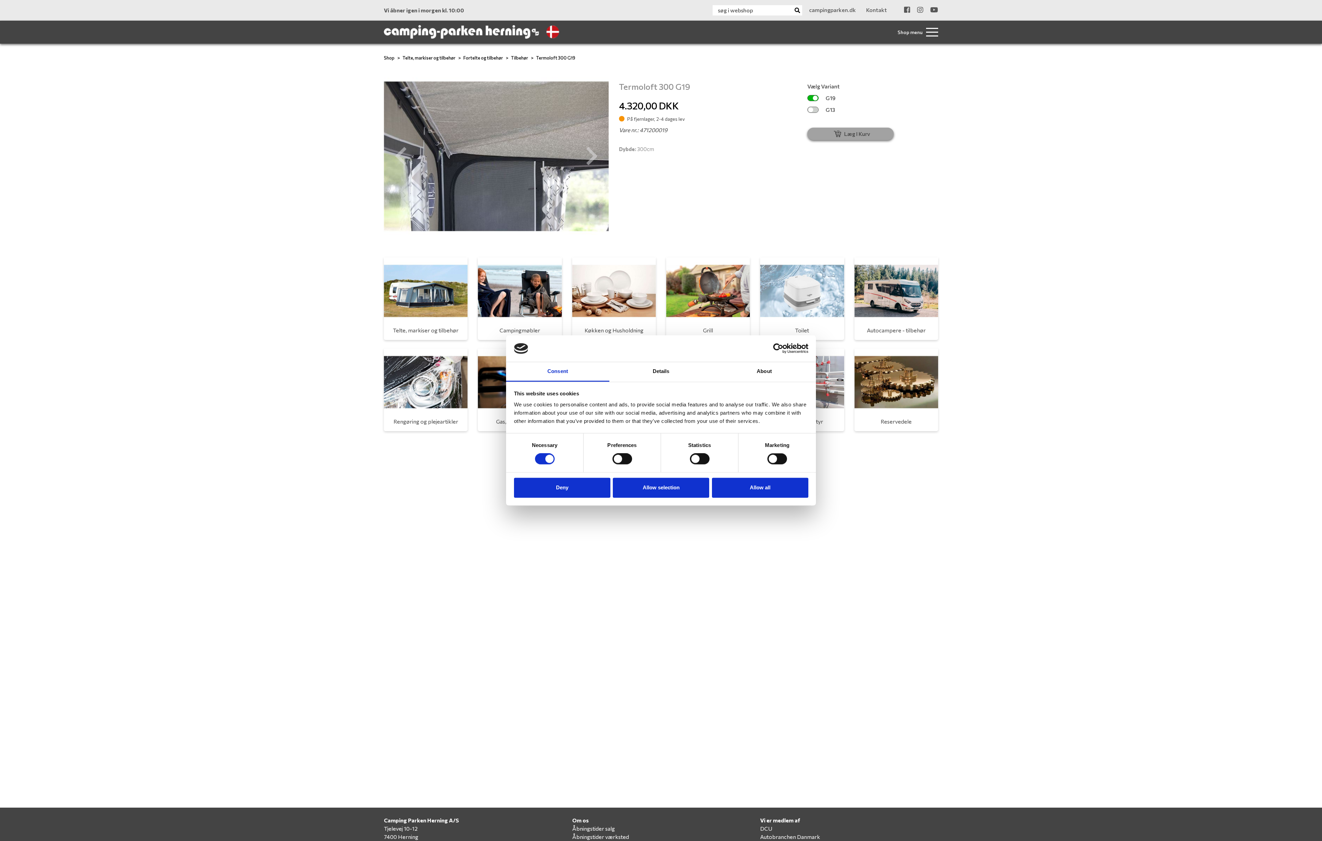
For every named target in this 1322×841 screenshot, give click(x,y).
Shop (389, 58)
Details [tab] (661, 371)
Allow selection (661, 487)
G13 (830, 109)
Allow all (760, 487)
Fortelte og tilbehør (483, 58)
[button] (401, 156)
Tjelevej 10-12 (401, 828)
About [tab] (764, 371)
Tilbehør (519, 58)
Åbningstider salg (593, 828)
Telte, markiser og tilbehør (428, 58)
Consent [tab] (557, 371)
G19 (831, 98)
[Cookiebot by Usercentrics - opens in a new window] (778, 348)
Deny (562, 487)
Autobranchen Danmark (790, 836)
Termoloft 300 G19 (555, 58)
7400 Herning (401, 836)
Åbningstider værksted (600, 836)
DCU (766, 828)
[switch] (622, 459)
